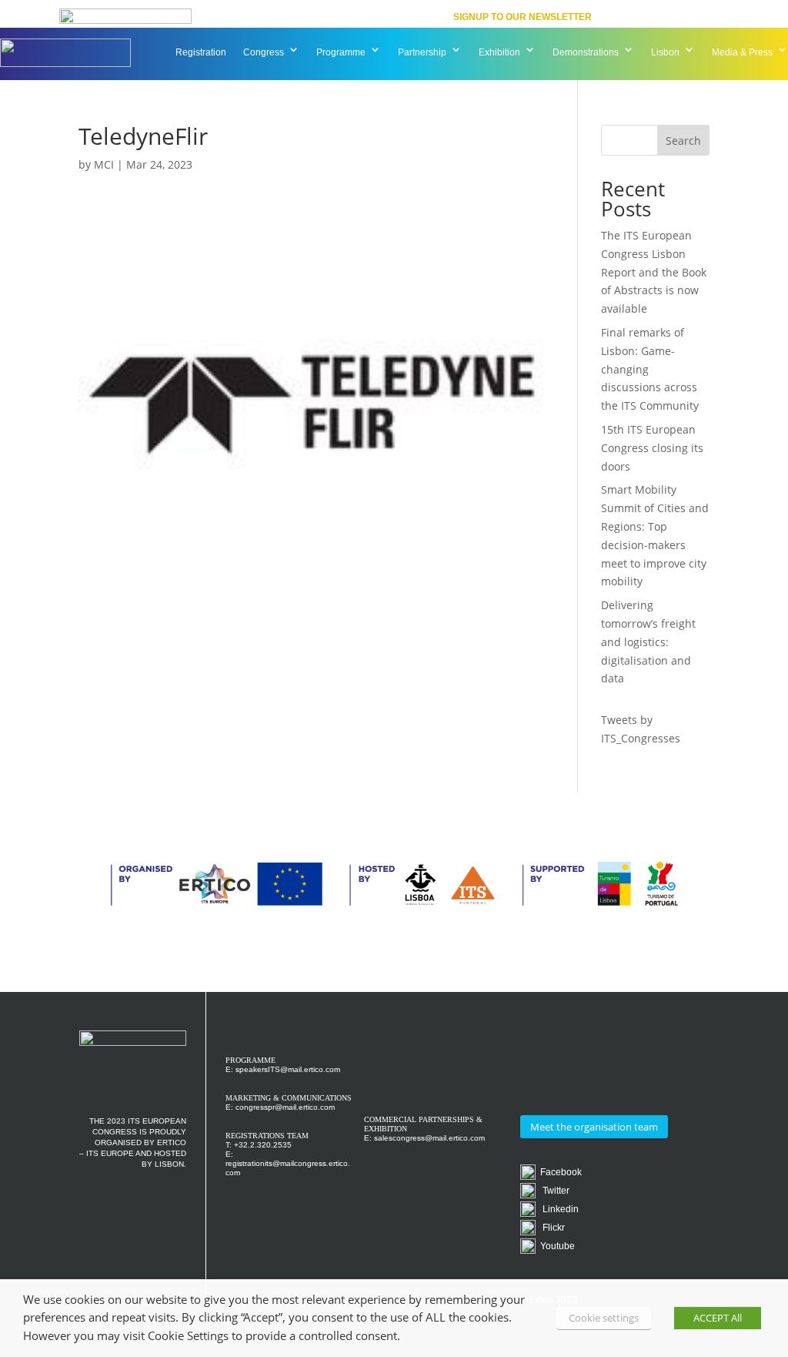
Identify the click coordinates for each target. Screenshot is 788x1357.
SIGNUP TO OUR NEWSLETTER (522, 17)
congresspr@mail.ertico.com (285, 1107)
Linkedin (557, 1209)
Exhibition (499, 52)
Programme (341, 52)
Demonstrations (586, 52)
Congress (263, 52)
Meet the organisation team (594, 1127)
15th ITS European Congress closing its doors (652, 448)
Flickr (550, 1227)
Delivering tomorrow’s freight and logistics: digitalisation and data (648, 641)
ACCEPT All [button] (717, 1318)
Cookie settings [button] (604, 1318)
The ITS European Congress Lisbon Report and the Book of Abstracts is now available (653, 272)
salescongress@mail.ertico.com (429, 1138)
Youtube (555, 1246)
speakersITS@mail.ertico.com (287, 1069)
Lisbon (665, 52)
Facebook (559, 1172)
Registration (200, 52)
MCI (104, 164)
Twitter (552, 1190)
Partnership (422, 52)
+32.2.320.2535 (263, 1145)
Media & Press (742, 52)
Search (683, 140)
